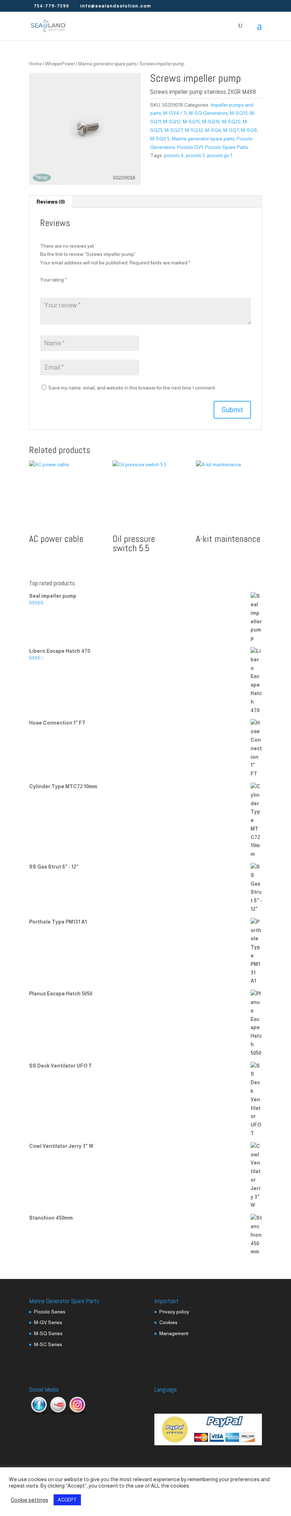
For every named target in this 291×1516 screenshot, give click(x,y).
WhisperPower (60, 63)
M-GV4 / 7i (175, 113)
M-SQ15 (191, 121)
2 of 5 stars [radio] (54, 288)
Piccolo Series (49, 1312)
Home (35, 63)
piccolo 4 (174, 155)
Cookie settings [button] (29, 1500)
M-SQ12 (172, 121)
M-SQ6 (213, 130)
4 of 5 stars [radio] (73, 288)
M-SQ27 (174, 130)
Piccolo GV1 (190, 147)
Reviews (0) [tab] (51, 202)
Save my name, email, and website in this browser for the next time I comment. (132, 388)
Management (173, 1333)
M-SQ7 (231, 130)
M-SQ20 (231, 121)
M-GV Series (48, 1322)
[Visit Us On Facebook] (38, 1413)
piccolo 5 (195, 155)
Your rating (53, 280)
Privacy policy (174, 1312)
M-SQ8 (249, 130)
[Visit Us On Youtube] (57, 1413)
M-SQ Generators (208, 113)
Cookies (168, 1322)
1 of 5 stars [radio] (44, 288)
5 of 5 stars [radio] (82, 288)
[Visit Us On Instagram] (77, 1413)
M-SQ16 (211, 121)
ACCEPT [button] (67, 1499)
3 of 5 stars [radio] (63, 288)
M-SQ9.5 (160, 138)
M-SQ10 (239, 113)
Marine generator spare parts (107, 63)
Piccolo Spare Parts (226, 147)
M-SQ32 (194, 130)
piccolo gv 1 (219, 155)
